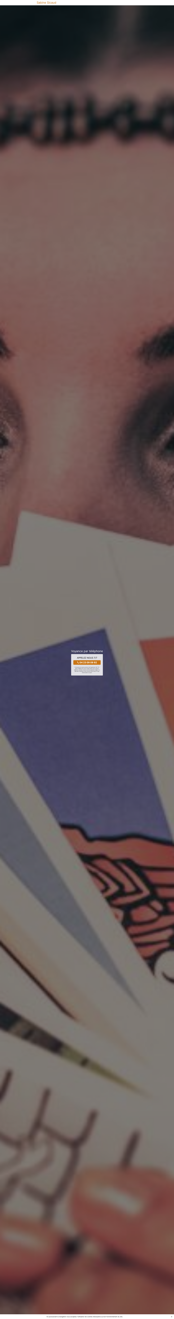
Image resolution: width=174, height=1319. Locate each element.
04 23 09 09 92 (88, 662)
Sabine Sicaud (46, 2)
